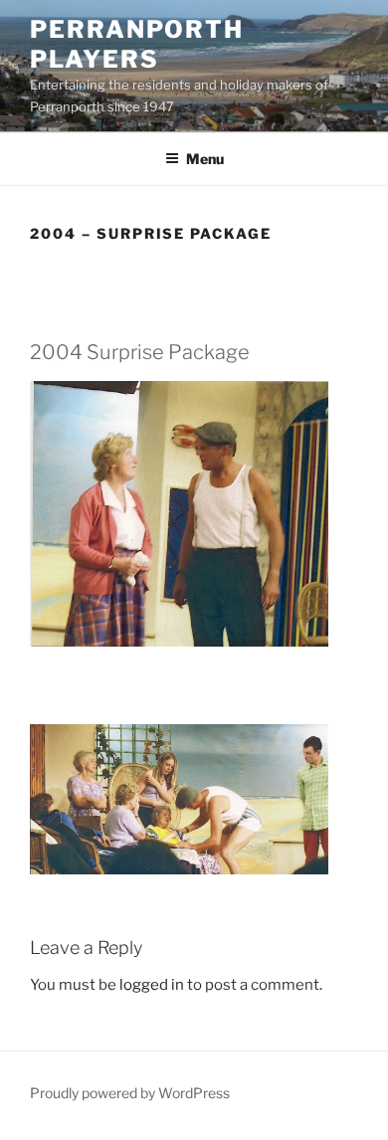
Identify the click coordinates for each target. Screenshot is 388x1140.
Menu (205, 158)
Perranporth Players (137, 44)
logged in (151, 985)
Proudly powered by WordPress (130, 1092)
